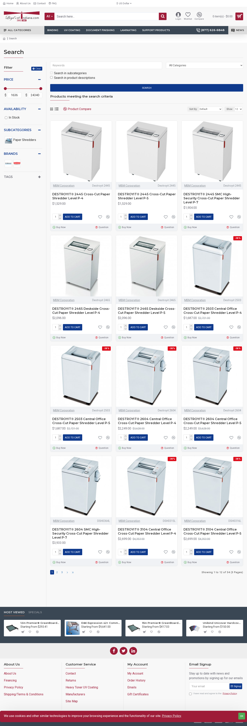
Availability (15, 109)
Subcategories (17, 130)
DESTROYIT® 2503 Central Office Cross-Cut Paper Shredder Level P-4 (213, 311)
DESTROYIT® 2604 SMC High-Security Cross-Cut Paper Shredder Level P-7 (80, 533)
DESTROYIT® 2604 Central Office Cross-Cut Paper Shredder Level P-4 (147, 421)
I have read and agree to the (215, 693)
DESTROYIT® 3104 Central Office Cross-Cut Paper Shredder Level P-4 (147, 531)
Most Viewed (14, 612)
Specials (35, 612)
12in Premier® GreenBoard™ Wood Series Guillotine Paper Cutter (39, 622)
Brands (11, 154)
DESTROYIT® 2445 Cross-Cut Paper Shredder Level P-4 (81, 196)
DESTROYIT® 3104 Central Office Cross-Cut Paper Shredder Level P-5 (212, 531)
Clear (38, 68)
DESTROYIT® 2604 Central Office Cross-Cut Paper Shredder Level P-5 (212, 421)
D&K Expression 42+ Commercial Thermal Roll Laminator (100, 622)
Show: (230, 109)
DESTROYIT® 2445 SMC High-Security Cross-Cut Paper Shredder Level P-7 (212, 198)
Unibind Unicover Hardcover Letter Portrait (222, 622)
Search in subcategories (70, 73)
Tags (8, 177)
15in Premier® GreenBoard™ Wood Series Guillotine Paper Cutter (161, 622)
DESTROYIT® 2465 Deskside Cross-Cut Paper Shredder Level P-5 (146, 311)
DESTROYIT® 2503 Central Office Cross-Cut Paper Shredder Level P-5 (81, 421)
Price (8, 79)
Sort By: (193, 109)
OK (241, 716)
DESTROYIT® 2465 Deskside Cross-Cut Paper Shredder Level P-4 (81, 311)
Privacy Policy (171, 716)
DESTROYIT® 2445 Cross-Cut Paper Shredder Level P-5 (147, 196)
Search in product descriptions (74, 78)
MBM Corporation (63, 185)
